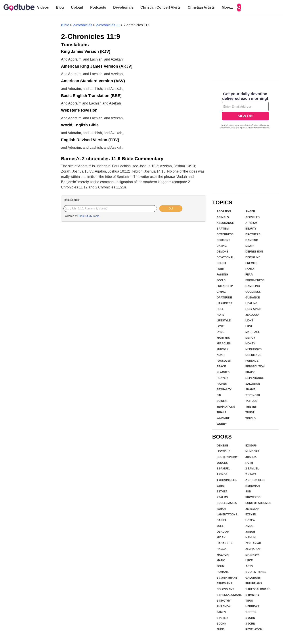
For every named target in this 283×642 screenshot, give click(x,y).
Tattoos (251, 401)
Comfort (223, 240)
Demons (222, 251)
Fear (249, 274)
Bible (65, 25)
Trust (249, 412)
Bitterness (225, 234)
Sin (219, 395)
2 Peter (222, 617)
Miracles (224, 343)
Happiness (224, 303)
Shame (250, 389)
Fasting (222, 274)
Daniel (222, 520)
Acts (249, 566)
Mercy (250, 337)
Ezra (220, 485)
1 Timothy (252, 594)
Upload (77, 7)
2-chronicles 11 (108, 25)
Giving (221, 291)
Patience (251, 360)
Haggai (222, 549)
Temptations (226, 406)
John (220, 566)
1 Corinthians (255, 572)
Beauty (250, 228)
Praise (250, 372)
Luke (249, 560)
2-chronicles (82, 25)
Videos (43, 7)
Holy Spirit (253, 309)
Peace (221, 366)
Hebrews (252, 606)
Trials (221, 412)
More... (227, 7)
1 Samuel (223, 468)
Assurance (225, 222)
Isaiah (221, 508)
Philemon (224, 606)
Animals (223, 217)
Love (220, 326)
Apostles (252, 217)
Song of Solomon (258, 503)
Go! (171, 208)
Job (248, 491)
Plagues (223, 372)
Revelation (253, 629)
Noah (221, 355)
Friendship (225, 286)
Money (250, 343)
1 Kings (222, 474)
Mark (221, 560)
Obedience (253, 355)
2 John (221, 623)
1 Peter (250, 612)
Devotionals (123, 7)
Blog (60, 7)
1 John (250, 617)
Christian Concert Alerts (160, 7)
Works (250, 418)
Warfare (223, 418)
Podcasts (98, 7)
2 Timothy (224, 600)
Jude (220, 629)
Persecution (255, 366)
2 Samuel (252, 468)
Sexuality (224, 389)
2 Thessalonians (229, 594)
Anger (250, 211)
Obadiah (223, 531)
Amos (249, 526)
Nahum (250, 537)
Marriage (252, 332)
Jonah (250, 531)
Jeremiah (252, 508)
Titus (249, 600)
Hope (220, 314)
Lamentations (227, 514)
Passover (224, 360)
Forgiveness (254, 280)
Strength (252, 395)
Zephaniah (253, 543)
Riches (222, 383)
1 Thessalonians (257, 589)
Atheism (251, 222)
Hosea (250, 520)
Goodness (253, 291)
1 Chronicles (227, 480)
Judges (222, 462)
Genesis (222, 445)
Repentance (254, 378)
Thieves (251, 406)
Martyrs (223, 337)
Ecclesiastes (227, 503)
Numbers (252, 451)
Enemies (251, 263)
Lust (248, 326)
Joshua (251, 457)
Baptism (223, 228)
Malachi (223, 554)
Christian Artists (201, 7)
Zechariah (253, 549)
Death (249, 245)
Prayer (222, 378)
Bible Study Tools (88, 216)
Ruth (249, 462)
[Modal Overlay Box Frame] (245, 111)
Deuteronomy (227, 457)
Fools (221, 280)
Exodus (251, 445)
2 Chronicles (255, 480)
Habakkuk (225, 543)
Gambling (252, 286)
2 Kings (250, 474)
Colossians (225, 589)
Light (249, 320)
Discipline (252, 257)
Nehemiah (252, 485)
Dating (222, 245)
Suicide (222, 401)
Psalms (222, 497)
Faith (220, 268)
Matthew (252, 554)
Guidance (252, 297)
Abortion (224, 211)
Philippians (253, 583)
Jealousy (252, 314)
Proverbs (252, 497)
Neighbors (253, 349)
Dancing (251, 240)
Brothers (252, 234)
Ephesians (224, 583)
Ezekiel (250, 514)
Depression (254, 251)
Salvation (252, 383)
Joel (220, 526)
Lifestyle (224, 320)
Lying (220, 332)
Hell (220, 309)
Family (250, 268)
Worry (222, 423)
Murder (223, 349)
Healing (251, 303)
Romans (223, 572)
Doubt (221, 263)
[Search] (239, 7)
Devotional (225, 257)
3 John (250, 623)
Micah (221, 537)
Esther (222, 491)
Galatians (253, 577)
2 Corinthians (227, 577)
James (221, 612)
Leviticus (223, 451)
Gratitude (224, 297)
